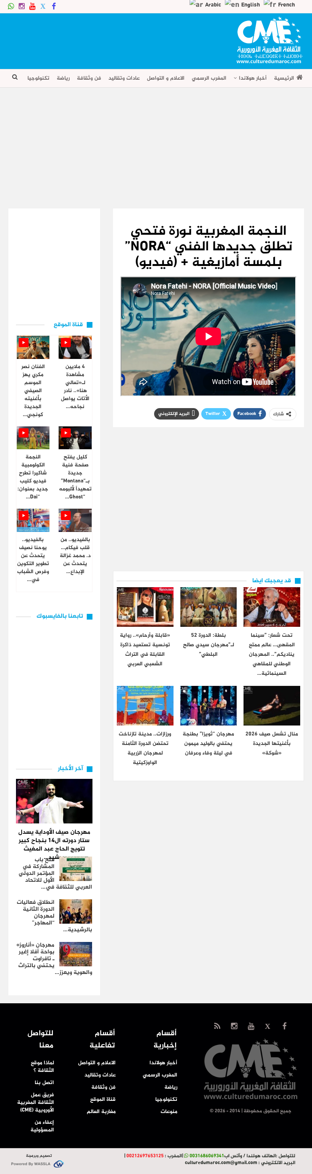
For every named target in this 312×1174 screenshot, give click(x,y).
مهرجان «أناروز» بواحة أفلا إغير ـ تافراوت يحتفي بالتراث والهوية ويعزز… (54, 958)
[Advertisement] (146, 38)
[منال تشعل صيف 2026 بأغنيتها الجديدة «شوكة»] (272, 706)
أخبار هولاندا (253, 78)
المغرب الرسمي (209, 78)
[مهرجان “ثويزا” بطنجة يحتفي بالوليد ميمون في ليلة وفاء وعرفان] (208, 706)
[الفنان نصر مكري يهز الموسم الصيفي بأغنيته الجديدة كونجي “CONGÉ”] (33, 347)
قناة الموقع (103, 1099)
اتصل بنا (44, 1082)
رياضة (63, 78)
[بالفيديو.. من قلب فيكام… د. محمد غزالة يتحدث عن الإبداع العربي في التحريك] (75, 520)
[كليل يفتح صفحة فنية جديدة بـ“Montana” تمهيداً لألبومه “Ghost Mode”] (75, 438)
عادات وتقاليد (124, 78)
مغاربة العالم (101, 1111)
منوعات (169, 1111)
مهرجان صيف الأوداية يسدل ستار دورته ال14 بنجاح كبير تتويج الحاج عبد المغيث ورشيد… (54, 845)
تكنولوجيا (38, 78)
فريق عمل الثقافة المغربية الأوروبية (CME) (35, 1103)
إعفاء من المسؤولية (42, 1126)
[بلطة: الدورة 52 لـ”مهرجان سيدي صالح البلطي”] (208, 607)
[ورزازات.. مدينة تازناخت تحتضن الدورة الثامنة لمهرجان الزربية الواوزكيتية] (145, 706)
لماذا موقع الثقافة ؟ (42, 1067)
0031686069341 (206, 1156)
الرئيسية (284, 78)
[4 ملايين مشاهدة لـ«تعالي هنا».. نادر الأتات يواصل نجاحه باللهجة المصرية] (75, 347)
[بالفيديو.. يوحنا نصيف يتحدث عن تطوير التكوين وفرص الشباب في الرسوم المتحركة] (33, 520)
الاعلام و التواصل (166, 78)
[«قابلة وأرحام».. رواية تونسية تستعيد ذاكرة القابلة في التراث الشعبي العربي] (145, 607)
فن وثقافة (89, 78)
